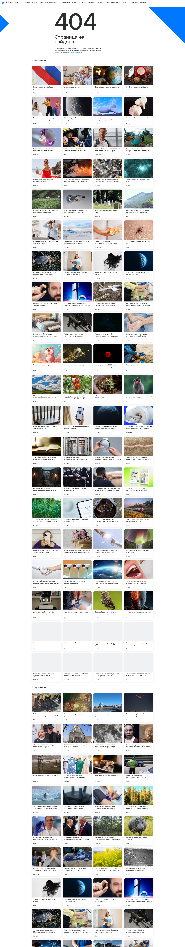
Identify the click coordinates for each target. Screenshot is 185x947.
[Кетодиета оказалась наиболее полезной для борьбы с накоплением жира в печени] (77, 667)
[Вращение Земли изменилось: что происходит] (138, 265)
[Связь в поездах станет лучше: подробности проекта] (138, 512)
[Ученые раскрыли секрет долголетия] (77, 80)
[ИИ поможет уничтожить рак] (77, 729)
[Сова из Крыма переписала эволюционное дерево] (107, 605)
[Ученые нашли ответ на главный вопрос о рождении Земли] (107, 420)
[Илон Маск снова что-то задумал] (46, 830)
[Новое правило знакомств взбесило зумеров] (46, 173)
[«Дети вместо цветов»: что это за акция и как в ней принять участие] (77, 543)
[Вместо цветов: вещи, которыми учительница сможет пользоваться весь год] (138, 636)
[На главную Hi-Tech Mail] (8, 2)
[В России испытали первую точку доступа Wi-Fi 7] (77, 420)
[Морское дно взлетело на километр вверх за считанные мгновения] (46, 389)
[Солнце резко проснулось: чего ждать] (138, 173)
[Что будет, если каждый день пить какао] (138, 80)
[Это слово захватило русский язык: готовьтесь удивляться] (46, 451)
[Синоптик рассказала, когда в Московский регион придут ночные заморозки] (46, 265)
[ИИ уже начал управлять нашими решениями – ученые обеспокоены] (138, 605)
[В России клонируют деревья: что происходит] (107, 389)
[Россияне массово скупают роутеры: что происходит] (77, 861)
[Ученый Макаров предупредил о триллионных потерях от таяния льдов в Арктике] (46, 861)
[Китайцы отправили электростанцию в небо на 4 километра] (107, 111)
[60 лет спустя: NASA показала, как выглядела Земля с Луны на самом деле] (77, 111)
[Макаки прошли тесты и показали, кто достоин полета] (138, 389)
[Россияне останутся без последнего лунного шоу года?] (107, 327)
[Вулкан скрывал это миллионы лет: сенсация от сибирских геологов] (138, 204)
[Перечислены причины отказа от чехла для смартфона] (46, 543)
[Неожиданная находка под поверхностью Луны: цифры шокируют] (107, 800)
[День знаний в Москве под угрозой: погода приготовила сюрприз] (107, 729)
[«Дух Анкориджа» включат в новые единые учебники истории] (77, 892)
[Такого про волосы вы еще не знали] (107, 265)
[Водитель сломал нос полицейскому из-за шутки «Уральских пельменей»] (138, 830)
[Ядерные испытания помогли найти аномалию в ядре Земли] (107, 574)
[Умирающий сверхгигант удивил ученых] (107, 769)
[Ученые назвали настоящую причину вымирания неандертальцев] (77, 358)
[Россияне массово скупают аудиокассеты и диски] (46, 667)
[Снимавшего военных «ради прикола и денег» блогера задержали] (77, 923)
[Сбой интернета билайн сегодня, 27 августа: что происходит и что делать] (107, 481)
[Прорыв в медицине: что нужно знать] (138, 234)
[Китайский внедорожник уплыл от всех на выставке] (46, 698)
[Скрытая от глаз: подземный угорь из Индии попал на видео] (138, 451)
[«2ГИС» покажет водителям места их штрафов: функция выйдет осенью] (138, 481)
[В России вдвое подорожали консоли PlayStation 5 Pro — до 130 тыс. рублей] (77, 296)
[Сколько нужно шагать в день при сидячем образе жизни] (46, 204)
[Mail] (3, 2)
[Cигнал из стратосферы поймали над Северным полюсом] (77, 234)
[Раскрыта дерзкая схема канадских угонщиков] (138, 729)
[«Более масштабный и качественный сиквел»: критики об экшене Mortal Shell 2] (46, 481)
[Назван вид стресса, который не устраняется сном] (46, 234)
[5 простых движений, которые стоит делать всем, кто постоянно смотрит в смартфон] (107, 698)
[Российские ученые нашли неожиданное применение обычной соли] (46, 142)
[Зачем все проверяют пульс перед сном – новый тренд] (138, 327)
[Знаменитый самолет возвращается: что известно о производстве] (138, 142)
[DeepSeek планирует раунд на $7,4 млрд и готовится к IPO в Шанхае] (107, 636)
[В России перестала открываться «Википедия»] (77, 512)
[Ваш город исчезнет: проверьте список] (107, 80)
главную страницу (75, 52)
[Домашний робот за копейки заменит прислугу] (46, 605)
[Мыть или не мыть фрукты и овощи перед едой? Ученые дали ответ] (138, 296)
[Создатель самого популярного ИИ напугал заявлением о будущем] (107, 667)
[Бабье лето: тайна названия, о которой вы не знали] (77, 636)
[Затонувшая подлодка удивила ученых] (77, 769)
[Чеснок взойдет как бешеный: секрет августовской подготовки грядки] (138, 111)
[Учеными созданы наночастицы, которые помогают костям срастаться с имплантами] (138, 574)
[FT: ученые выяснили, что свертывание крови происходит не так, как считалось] (46, 892)
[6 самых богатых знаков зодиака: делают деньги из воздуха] (107, 142)
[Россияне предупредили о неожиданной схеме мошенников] (46, 358)
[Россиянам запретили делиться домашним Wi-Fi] (46, 420)
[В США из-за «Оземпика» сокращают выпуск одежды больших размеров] (77, 830)
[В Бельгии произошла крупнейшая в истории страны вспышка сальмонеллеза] (107, 234)
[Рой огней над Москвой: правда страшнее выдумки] (138, 769)
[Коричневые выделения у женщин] (77, 605)
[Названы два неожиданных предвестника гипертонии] (107, 861)
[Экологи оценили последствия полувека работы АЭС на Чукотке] (107, 892)
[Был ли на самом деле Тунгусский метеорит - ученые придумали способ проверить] (138, 698)
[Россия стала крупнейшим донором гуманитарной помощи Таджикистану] (46, 80)
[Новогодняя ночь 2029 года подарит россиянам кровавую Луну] (107, 358)
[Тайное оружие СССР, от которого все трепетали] (77, 327)
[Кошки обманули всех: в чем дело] (107, 830)
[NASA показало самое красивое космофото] (138, 543)
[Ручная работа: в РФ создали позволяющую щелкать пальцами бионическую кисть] (46, 574)
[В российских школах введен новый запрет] (77, 481)
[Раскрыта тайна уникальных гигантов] (138, 892)
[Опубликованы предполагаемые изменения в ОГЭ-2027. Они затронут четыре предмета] (138, 667)
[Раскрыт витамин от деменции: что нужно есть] (46, 296)
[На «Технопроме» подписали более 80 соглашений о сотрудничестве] (107, 543)
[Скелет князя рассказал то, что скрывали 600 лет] (77, 800)
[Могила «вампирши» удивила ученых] (107, 204)
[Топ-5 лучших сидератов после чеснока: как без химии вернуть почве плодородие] (46, 512)
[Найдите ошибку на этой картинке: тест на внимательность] (107, 451)
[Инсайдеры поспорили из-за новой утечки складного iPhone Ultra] (46, 729)
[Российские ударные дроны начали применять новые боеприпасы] (107, 296)
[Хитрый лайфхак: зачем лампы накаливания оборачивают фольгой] (77, 204)
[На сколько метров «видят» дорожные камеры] (77, 574)
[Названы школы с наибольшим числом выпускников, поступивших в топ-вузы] (77, 265)
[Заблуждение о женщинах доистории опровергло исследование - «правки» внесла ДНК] (138, 923)
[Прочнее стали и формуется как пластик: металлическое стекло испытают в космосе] (107, 173)
